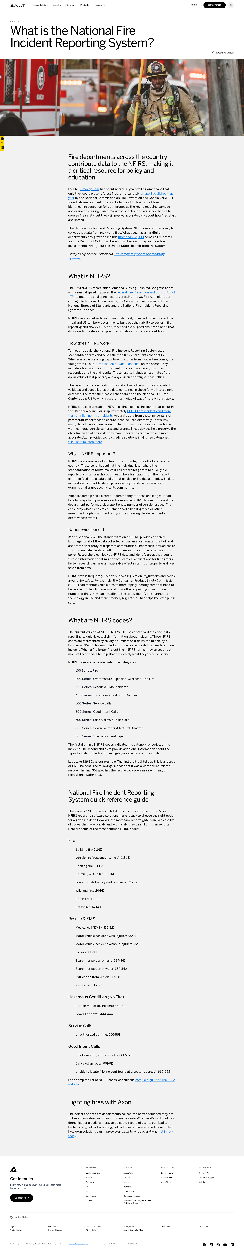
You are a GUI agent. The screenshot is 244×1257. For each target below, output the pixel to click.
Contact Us (204, 1173)
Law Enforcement (93, 1173)
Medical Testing (16, 1230)
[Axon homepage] (18, 5)
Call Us (202, 1182)
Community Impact (132, 1196)
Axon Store (166, 1182)
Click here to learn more (85, 442)
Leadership (128, 1182)
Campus (89, 1201)
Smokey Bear (89, 189)
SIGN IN (193, 5)
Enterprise (90, 1182)
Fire (87, 1187)
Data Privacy (204, 1227)
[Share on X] (2, 143)
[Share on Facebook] (2, 138)
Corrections (91, 1196)
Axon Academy (167, 1178)
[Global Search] (231, 5)
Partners (127, 1187)
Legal (12, 1227)
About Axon (128, 1173)
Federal (89, 1178)
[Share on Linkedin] (2, 147)
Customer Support (207, 1178)
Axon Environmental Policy (133, 1230)
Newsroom (52, 1227)
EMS (87, 1191)
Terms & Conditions (93, 1227)
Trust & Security (167, 1227)
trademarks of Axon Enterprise (78, 1244)
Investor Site (129, 1191)
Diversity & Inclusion (55, 1230)
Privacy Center (91, 1230)
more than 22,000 (131, 237)
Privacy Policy (129, 1227)
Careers (127, 1178)
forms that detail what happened (117, 364)
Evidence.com (167, 1173)
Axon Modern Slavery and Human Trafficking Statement (137, 1202)
